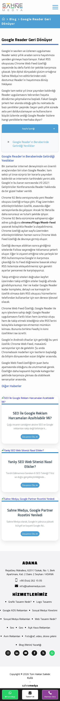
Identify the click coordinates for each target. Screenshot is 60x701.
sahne (30, 685)
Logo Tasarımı (44, 602)
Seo (12, 627)
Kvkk (30, 678)
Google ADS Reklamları (15, 610)
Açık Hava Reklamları (39, 627)
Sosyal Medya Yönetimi (44, 610)
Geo (21, 627)
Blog (12, 19)
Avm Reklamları (12, 636)
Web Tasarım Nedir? (45, 619)
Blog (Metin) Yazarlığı (30, 645)
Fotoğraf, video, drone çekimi (40, 636)
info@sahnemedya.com (32, 586)
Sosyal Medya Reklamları (17, 619)
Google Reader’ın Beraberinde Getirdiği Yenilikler (31, 144)
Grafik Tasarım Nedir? (20, 602)
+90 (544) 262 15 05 (31, 580)
